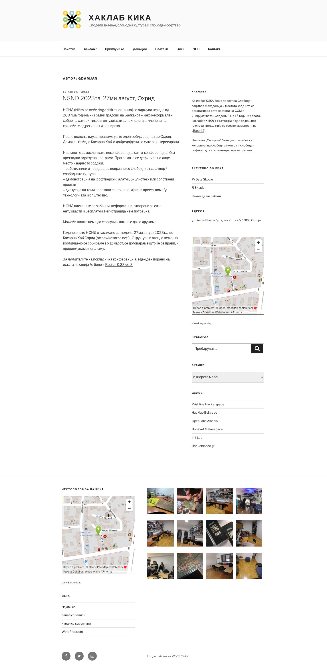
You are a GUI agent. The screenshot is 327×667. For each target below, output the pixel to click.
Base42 (198, 130)
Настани (161, 49)
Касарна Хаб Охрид (79, 238)
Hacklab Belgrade (204, 412)
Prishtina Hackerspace (208, 404)
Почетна (69, 49)
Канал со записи (73, 615)
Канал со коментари (76, 623)
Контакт (214, 49)
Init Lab (197, 437)
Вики (180, 49)
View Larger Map (202, 323)
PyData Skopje (202, 179)
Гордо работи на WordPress (167, 656)
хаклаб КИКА (120, 17)
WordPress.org (72, 631)
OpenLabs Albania (205, 421)
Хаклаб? (90, 49)
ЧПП (196, 49)
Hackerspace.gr (203, 446)
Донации (140, 49)
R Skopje (198, 187)
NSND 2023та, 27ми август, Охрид (109, 98)
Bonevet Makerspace (207, 429)
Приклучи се (115, 49)
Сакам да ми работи (206, 196)
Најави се (68, 607)
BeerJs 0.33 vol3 (119, 264)
